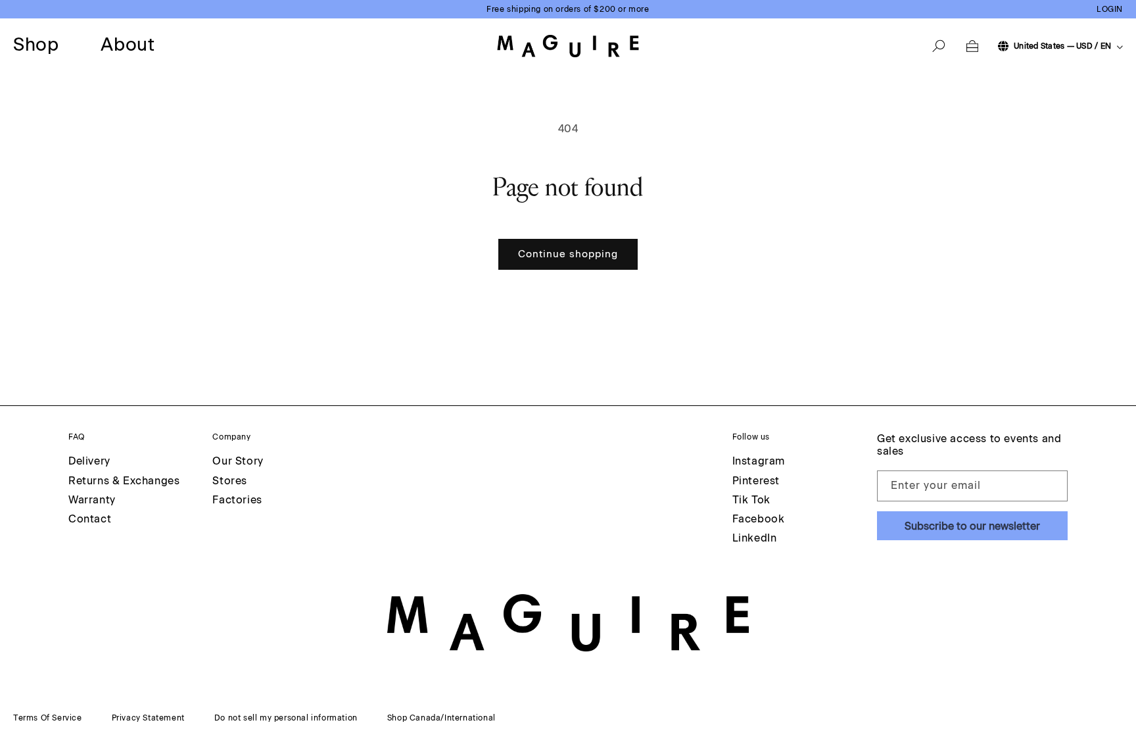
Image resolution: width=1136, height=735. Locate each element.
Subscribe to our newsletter (972, 526)
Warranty (92, 500)
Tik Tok (751, 500)
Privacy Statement (148, 717)
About (127, 45)
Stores (229, 480)
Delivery (89, 461)
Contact (89, 519)
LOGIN (1110, 9)
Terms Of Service (47, 717)
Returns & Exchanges (123, 480)
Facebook (758, 519)
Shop (36, 45)
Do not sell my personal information (286, 717)
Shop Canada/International (441, 717)
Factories (237, 500)
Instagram (758, 461)
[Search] (938, 46)
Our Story (237, 461)
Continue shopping (568, 254)
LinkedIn (754, 538)
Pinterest (756, 480)
